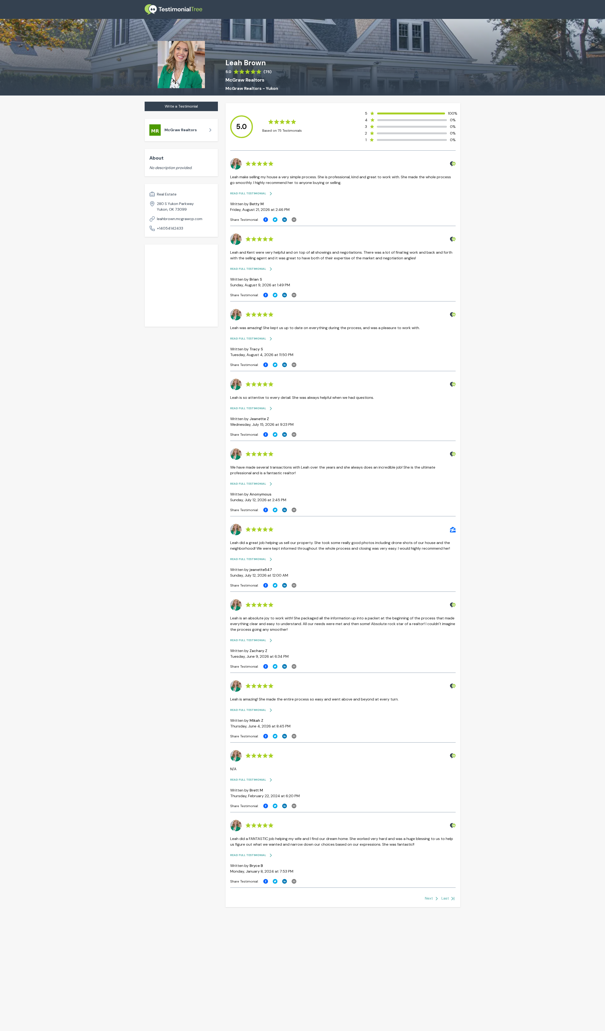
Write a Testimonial (181, 106)
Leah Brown (245, 63)
